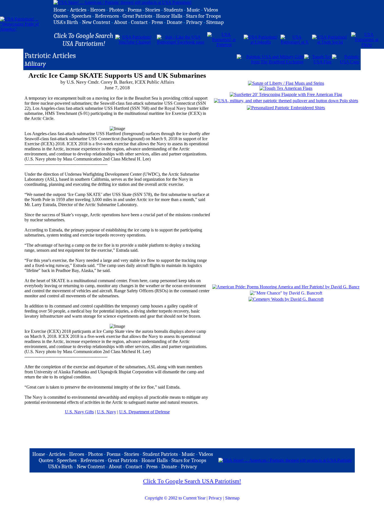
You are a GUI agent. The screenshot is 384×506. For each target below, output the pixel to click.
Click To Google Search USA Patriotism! (192, 481)
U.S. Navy (106, 411)
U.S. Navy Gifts (79, 411)
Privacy (215, 498)
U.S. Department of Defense (144, 411)
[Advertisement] (170, 58)
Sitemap (232, 498)
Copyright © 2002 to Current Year (175, 498)
